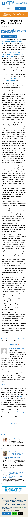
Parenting (23, 30)
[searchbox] (8, 8)
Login (19, 8)
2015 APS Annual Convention (11, 27)
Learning (17, 30)
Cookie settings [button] (6, 513)
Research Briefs (14, 438)
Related (4, 434)
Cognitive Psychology (7, 29)
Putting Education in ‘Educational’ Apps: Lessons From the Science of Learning (12, 54)
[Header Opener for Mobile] (3, 3)
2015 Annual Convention (9, 81)
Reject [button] (20, 513)
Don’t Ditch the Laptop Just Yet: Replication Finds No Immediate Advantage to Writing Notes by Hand (13, 474)
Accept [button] (14, 513)
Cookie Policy (20, 507)
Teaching (3, 32)
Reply (3, 384)
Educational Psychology (8, 30)
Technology (10, 32)
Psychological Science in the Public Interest (13, 31)
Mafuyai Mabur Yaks (16, 348)
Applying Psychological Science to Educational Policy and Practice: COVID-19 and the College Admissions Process (13, 454)
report (7, 39)
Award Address (15, 79)
